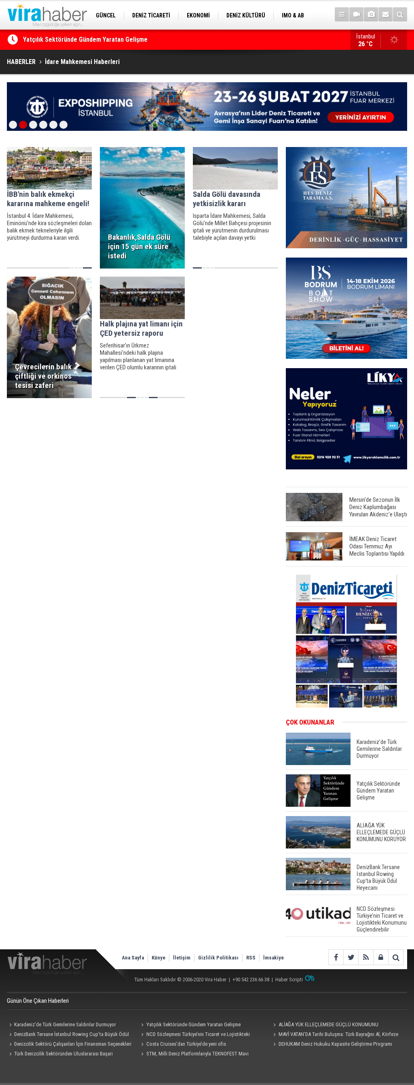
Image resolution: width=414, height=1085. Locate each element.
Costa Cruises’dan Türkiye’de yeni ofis (186, 1044)
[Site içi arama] (400, 14)
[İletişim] (385, 14)
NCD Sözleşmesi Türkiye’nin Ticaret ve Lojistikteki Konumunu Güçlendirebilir (194, 1035)
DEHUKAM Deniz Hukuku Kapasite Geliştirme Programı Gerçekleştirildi (331, 1045)
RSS (251, 958)
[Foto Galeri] (371, 14)
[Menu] (342, 14)
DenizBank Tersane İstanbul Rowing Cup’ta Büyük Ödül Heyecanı (68, 1035)
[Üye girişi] (380, 957)
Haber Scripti (289, 979)
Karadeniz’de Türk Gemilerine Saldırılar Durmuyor (65, 1024)
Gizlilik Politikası (218, 958)
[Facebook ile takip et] (335, 957)
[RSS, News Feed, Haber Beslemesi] (365, 957)
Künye (158, 958)
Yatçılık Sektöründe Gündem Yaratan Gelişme (85, 39)
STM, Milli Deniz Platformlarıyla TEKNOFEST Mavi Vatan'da (194, 1055)
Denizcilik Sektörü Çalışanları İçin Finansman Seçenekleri (72, 1044)
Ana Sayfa (133, 958)
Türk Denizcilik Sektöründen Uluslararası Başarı (63, 1054)
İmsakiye (273, 958)
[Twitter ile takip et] (350, 957)
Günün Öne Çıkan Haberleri (38, 1000)
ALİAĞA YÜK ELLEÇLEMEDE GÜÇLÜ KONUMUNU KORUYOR (324, 1025)
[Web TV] (356, 14)
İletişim (181, 958)
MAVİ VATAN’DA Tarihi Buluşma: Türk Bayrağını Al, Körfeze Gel (334, 1035)
